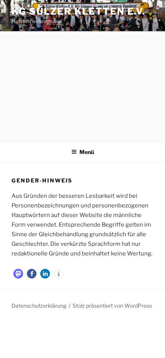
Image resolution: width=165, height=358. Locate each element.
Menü (86, 152)
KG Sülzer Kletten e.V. (78, 11)
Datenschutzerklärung (39, 305)
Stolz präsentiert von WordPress (112, 305)
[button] (18, 273)
